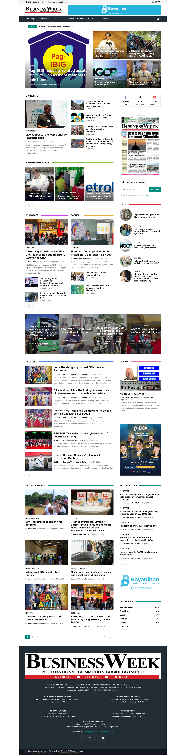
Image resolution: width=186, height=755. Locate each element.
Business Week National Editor (37, 142)
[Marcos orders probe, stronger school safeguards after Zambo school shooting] (110, 45)
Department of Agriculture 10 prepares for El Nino (146, 216)
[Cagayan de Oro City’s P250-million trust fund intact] (39, 184)
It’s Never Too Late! (132, 393)
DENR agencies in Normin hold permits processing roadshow (99, 129)
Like (125, 96)
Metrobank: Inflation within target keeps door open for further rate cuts (99, 196)
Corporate (30, 248)
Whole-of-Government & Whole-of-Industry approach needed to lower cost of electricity (146, 277)
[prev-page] (27, 205)
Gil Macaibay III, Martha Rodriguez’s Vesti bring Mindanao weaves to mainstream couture (82, 392)
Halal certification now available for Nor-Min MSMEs (147, 262)
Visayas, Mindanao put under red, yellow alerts (145, 246)
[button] (158, 19)
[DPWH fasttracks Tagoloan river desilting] (46, 502)
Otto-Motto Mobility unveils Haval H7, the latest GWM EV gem (53, 295)
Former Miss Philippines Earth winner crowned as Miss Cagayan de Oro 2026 (82, 412)
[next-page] (31, 205)
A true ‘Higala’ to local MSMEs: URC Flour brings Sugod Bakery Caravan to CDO (45, 254)
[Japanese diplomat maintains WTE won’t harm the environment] (77, 105)
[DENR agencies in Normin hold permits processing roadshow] (77, 130)
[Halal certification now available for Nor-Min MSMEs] (126, 261)
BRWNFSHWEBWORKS (70, 753)
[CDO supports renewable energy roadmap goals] (46, 114)
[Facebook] (149, 2)
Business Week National (80, 534)
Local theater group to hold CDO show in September (44, 618)
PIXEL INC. (45, 753)
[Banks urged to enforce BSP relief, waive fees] (69, 184)
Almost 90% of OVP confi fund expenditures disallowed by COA (136, 538)
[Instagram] (156, 2)
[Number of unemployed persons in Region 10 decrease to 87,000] (92, 232)
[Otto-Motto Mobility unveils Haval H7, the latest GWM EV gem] (31, 297)
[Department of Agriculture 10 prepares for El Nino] (126, 215)
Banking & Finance (40, 190)
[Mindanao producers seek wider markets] (144, 74)
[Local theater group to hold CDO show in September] (38, 375)
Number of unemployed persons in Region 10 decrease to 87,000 (91, 253)
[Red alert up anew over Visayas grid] (110, 74)
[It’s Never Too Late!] (140, 378)
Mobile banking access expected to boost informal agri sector (147, 231)
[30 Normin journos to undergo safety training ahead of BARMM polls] (144, 45)
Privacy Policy (143, 195)
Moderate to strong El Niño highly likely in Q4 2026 (98, 116)
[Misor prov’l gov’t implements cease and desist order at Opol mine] (92, 552)
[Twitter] (152, 2)
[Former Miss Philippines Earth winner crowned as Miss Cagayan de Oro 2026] (38, 418)
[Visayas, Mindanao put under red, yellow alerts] (126, 245)
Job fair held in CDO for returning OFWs (96, 274)
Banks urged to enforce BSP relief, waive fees (69, 197)
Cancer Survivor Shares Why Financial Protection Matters (77, 457)
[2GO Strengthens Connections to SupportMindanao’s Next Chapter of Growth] (31, 282)
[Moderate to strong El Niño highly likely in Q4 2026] (77, 117)
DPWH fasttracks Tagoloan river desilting (43, 523)
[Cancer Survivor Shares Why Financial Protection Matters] (38, 461)
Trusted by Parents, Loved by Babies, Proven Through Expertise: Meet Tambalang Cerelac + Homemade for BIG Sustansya (91, 526)
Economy (75, 248)
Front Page (99, 45)
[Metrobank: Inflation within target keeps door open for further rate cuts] (99, 184)
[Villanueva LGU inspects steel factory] (46, 552)
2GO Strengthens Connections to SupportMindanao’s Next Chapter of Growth (51, 282)
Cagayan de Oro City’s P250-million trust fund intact (40, 196)
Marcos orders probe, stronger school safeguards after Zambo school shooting (139, 497)
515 (49, 637)
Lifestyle (58, 374)
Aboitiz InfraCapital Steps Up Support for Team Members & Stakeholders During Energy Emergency (99, 142)
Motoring (42, 322)
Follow (140, 96)
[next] (156, 26)
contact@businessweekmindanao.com (98, 732)
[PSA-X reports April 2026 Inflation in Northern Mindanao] (77, 289)
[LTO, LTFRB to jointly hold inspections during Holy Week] (76, 334)
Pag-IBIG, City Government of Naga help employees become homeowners (69, 27)
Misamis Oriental (32, 518)
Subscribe (154, 96)
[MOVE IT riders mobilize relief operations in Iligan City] (144, 334)
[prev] (152, 26)
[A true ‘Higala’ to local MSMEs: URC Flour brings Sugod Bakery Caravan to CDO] (46, 232)
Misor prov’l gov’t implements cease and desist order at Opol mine (91, 573)
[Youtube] (159, 2)
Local (136, 212)
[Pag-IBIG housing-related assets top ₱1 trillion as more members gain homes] (59, 59)
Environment (31, 131)
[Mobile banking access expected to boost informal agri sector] (126, 230)
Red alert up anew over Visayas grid (138, 526)
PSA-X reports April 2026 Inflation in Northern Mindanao (97, 288)
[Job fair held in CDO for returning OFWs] (77, 276)
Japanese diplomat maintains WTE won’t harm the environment (98, 103)
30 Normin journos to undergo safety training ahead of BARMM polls (139, 512)
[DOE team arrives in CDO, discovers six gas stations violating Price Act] (110, 334)
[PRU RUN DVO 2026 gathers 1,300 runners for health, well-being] (38, 440)
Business (137, 258)
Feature (31, 66)
